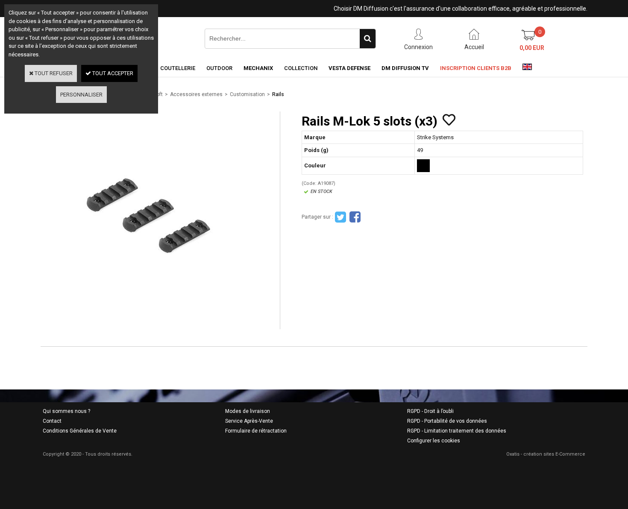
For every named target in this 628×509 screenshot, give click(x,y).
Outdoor (219, 68)
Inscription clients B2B (475, 68)
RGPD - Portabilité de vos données (447, 421)
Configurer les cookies (433, 441)
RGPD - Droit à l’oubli (430, 411)
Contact (52, 421)
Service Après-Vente (249, 421)
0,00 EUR (531, 47)
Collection (300, 68)
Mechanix (258, 68)
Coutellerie (177, 68)
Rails (278, 94)
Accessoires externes (196, 94)
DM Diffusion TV (405, 68)
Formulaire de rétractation (256, 431)
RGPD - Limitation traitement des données (456, 431)
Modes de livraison (247, 411)
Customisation (247, 94)
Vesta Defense (349, 68)
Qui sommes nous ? (66, 411)
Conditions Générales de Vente (80, 431)
